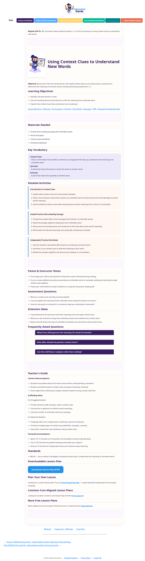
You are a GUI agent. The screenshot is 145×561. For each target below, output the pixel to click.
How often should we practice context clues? (57, 342)
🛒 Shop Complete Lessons (131, 20)
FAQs (94, 109)
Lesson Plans (80, 529)
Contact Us (97, 558)
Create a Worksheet (25, 20)
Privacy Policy (86, 558)
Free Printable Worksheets (94, 20)
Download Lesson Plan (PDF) (45, 469)
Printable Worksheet (113, 109)
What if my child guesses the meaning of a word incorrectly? (64, 333)
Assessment (87, 109)
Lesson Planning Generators (46, 20)
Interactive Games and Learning (70, 20)
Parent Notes (77, 109)
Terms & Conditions (71, 558)
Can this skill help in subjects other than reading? (59, 352)
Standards (102, 109)
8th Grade (47, 529)
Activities (67, 109)
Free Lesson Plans (113, 20)
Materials (46, 109)
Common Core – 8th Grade (63, 529)
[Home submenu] (13, 20)
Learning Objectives (35, 109)
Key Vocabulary (57, 109)
